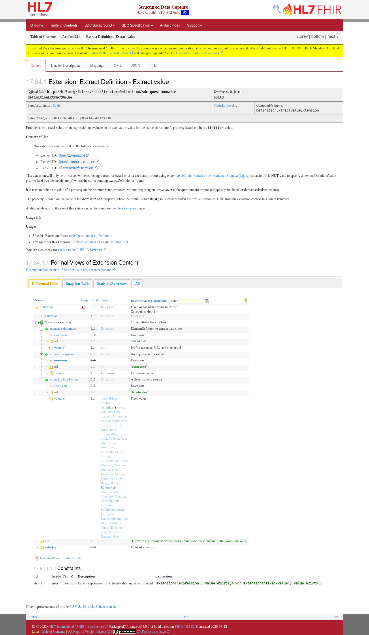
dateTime (114, 411)
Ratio (114, 483)
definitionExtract (191, 176)
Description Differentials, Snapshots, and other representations (68, 270)
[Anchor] (174, 81)
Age (123, 438)
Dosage (106, 536)
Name (39, 300)
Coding (106, 456)
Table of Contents (64, 25)
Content (36, 66)
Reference (107, 487)
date (103, 411)
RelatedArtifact (111, 523)
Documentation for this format (60, 558)
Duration (120, 465)
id (114, 416)
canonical (107, 407)
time (113, 429)
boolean (106, 402)
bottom (317, 36)
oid (103, 425)
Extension (47, 307)
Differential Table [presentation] (45, 284)
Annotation (108, 443)
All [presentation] (137, 284)
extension (51, 316)
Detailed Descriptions (65, 66)
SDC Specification (136, 25)
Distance (106, 465)
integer (105, 420)
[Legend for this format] (245, 300)
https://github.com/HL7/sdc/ (110, 53)
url (56, 341)
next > (333, 36)
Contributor (108, 505)
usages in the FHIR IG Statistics (80, 250)
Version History (96, 632)
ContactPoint (109, 461)
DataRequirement (112, 509)
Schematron (104, 607)
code (121, 407)
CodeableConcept (112, 452)
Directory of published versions (197, 53)
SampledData (109, 492)
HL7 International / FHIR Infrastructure (77, 627)
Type (104, 300)
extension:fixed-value (64, 379)
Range (105, 483)
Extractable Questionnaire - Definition (86, 236)
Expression (108, 373)
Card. (95, 300)
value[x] (59, 347)
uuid (104, 438)
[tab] (44, 283)
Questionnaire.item (77, 162)
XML (118, 66)
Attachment (108, 447)
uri (103, 341)
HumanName (109, 469)
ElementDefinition (76, 168)
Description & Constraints (149, 300)
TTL (153, 66)
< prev (302, 36)
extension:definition (63, 328)
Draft (56, 105)
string (104, 429)
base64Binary (110, 398)
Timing (120, 496)
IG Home (36, 25)
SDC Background (98, 25)
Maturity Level (224, 105)
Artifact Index (170, 25)
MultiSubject (119, 242)
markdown (119, 420)
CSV (73, 607)
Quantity (117, 478)
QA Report (74, 632)
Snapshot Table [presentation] (77, 284)
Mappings (97, 66)
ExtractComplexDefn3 (88, 242)
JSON (135, 66)
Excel (86, 607)
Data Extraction (127, 208)
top (186, 617)
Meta (115, 536)
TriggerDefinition (113, 527)
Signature (107, 496)
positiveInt (114, 425)
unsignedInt (109, 434)
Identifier (107, 474)
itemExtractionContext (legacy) (229, 176)
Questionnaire (72, 155)
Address (113, 438)
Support (193, 25)
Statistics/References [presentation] (112, 284)
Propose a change (154, 632)
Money (119, 474)
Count (124, 461)
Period (105, 478)
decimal (106, 416)
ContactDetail (110, 500)
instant (121, 416)
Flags (84, 300)
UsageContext (110, 532)
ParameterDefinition (114, 518)
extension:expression (63, 354)
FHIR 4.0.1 (183, 627)
